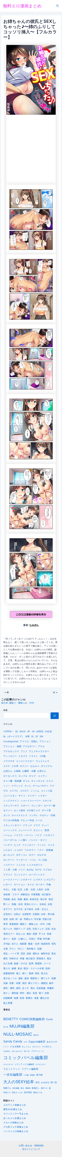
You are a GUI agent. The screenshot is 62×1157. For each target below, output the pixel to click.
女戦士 (17, 914)
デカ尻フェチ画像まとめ (15, 1127)
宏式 (37, 1082)
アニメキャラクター (39, 751)
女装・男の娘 (47, 914)
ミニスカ (20, 865)
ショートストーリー (31, 800)
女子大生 (18, 909)
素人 (18, 973)
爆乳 (5, 958)
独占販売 (30, 958)
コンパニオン (10, 795)
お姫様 (17, 771)
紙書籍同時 (9, 973)
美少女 (44, 973)
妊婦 (11, 919)
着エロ (6, 968)
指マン (6, 938)
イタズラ (22, 756)
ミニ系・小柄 (10, 869)
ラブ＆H (47, 869)
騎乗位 (29, 998)
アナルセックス (11, 751)
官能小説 (46, 919)
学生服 (37, 919)
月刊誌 (6, 943)
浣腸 (39, 948)
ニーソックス (10, 830)
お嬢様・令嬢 (29, 771)
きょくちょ (26, 1047)
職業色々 (34, 978)
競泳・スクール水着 (34, 968)
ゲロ (5, 790)
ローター (40, 884)
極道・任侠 (33, 943)
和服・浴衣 (17, 904)
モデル (38, 869)
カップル (22, 776)
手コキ (42, 934)
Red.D (36, 1035)
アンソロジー (10, 756)
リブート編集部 (30, 1068)
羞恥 (20, 978)
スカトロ (46, 800)
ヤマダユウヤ (40, 1064)
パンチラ (7, 845)
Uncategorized (10, 741)
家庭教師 (13, 924)
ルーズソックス (37, 874)
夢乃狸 (39, 1075)
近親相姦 (40, 988)
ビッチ (17, 845)
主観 (14, 889)
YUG (25, 1042)
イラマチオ (9, 761)
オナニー (24, 766)
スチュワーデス (11, 805)
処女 (14, 899)
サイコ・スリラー (27, 795)
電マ (41, 993)
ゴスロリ (24, 790)
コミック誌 (46, 790)
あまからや (52, 1041)
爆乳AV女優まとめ (12, 1109)
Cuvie (49, 1019)
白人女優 (7, 963)
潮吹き (36, 953)
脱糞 (53, 978)
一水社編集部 (12, 1074)
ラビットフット (11, 1069)
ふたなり (7, 850)
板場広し (36, 1088)
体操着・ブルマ (11, 894)
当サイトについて (31, 1149)
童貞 (20, 968)
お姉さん (7, 771)
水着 (5, 948)
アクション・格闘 (12, 746)
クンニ (27, 785)
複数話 (44, 983)
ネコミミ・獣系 (41, 830)
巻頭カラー (9, 934)
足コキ (25, 988)
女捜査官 (26, 914)
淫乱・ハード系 (11, 953)
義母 (26, 978)
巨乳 (29, 929)
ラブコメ (7, 874)
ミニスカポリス (34, 865)
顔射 (47, 993)
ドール (39, 820)
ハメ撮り (22, 840)
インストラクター (25, 761)
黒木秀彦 (28, 1092)
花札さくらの (17, 1092)
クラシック (17, 785)
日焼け (32, 938)
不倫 (48, 884)
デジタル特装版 (11, 820)
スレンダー (36, 805)
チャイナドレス (19, 815)
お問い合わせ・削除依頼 (31, 1145)
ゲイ (52, 785)
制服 (20, 899)
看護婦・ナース (43, 963)
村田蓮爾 (15, 1088)
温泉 (29, 953)
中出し (6, 889)
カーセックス (10, 776)
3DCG (22, 731)
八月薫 (26, 1075)
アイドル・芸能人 (29, 741)
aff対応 (39, 731)
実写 (5, 924)
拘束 (49, 934)
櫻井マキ (44, 1088)
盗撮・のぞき (20, 963)
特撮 (22, 958)
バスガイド (48, 835)
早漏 (39, 938)
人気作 (39, 889)
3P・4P (31, 731)
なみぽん (34, 625)
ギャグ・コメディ (38, 776)
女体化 (42, 904)
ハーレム (7, 835)
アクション (45, 741)
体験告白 (25, 894)
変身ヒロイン (31, 904)
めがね (30, 869)
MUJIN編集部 (21, 1026)
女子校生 (28, 909)
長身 (35, 993)
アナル (41, 746)
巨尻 (47, 929)
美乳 (37, 973)
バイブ (38, 835)
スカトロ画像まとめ (13, 1122)
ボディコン (21, 855)
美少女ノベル (10, 978)
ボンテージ (9, 860)
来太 (22, 1088)
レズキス (37, 879)
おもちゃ (34, 766)
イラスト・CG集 (37, 756)
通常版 (15, 993)
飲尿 (22, 998)
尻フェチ (7, 929)
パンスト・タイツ (38, 840)
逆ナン (6, 993)
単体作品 (34, 899)
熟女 (53, 953)
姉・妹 (18, 919)
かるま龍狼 (15, 1046)
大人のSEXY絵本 (18, 1081)
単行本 (4, 703)
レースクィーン (11, 879)
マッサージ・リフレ (26, 860)
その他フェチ (33, 810)
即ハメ (6, 904)
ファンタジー (29, 845)
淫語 (23, 953)
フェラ (51, 845)
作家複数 (35, 894)
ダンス (6, 815)
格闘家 (23, 943)
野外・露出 (25, 993)
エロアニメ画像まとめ (14, 1105)
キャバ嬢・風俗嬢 (12, 781)
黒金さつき (37, 1092)
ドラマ (36, 825)
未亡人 (15, 943)
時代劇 (46, 938)
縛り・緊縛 (27, 973)
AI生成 (48, 731)
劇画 (26, 899)
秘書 (14, 968)
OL (32, 736)
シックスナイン (11, 800)
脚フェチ (45, 978)
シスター (42, 795)
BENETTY (10, 1019)
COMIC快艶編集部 (32, 1019)
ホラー (32, 855)
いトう (6, 1046)
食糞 (16, 998)
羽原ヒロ (7, 1092)
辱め (32, 988)
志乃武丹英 (45, 1083)
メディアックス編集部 (24, 1064)
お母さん (41, 771)
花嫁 (5, 983)
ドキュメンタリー (12, 825)
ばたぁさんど (17, 1051)
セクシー (7, 810)
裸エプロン (33, 983)
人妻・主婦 (29, 889)
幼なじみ (20, 934)
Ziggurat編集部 (36, 1041)
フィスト (41, 845)
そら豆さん (47, 1046)
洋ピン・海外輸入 (27, 948)
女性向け (7, 914)
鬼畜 (36, 998)
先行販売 (46, 894)
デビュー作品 (27, 820)
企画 (47, 889)
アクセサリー (29, 746)
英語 (24, 983)
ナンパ (45, 825)
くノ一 (6, 785)
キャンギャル (38, 781)
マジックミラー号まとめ (15, 1113)
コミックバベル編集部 (25, 1057)
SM (41, 736)
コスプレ (13, 790)
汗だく (12, 948)
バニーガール (10, 840)
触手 (51, 983)
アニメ (24, 751)
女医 (50, 904)
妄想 (5, 919)
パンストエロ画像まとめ (15, 1131)
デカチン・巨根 (47, 815)
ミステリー (9, 865)
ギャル (26, 781)
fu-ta (5, 1027)
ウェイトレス (42, 761)
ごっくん (34, 790)
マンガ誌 (42, 860)
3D (16, 731)
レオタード (26, 879)
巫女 (53, 929)
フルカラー (30, 850)
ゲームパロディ (40, 785)
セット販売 (19, 810)
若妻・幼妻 (15, 983)
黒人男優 (7, 1003)
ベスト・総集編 (45, 850)
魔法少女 (44, 998)
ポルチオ (41, 855)
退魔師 (50, 988)
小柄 (48, 924)
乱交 (20, 889)
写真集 (6, 899)
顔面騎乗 (7, 998)
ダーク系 (46, 810)
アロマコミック (37, 1051)
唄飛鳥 (32, 1075)
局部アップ (19, 929)
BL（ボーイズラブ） (13, 736)
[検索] (55, 715)
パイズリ (18, 835)
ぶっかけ (18, 850)
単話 (50, 899)
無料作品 (45, 953)
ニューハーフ (25, 830)
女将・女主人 (41, 909)
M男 (27, 736)
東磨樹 (27, 1088)
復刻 (29, 934)
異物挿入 (40, 958)
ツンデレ (33, 815)
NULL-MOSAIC (17, 1034)
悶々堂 (54, 1082)
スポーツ (25, 805)
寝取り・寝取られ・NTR (21, 703)
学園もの (28, 919)
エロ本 (15, 766)
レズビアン (49, 879)
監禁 (31, 963)
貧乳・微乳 (9, 988)
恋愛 (35, 934)
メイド (21, 869)
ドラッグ (27, 825)
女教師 (36, 914)
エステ (6, 766)
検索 (5, 710)
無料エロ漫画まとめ (22, 5)
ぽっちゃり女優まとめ (14, 1118)
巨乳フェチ (38, 929)
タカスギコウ (8, 1064)
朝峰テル (7, 1088)
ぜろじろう (36, 1047)
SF (37, 736)
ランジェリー (20, 874)
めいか (27, 1051)
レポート (7, 884)
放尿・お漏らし (19, 938)
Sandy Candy (12, 1041)
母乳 (53, 943)
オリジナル (46, 766)
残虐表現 (45, 943)
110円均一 (8, 731)
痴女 (49, 958)
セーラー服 (49, 805)
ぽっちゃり (9, 855)
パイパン (28, 835)
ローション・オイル (24, 884)
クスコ (49, 781)
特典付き (13, 958)
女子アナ (7, 909)
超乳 (18, 988)
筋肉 (47, 968)
